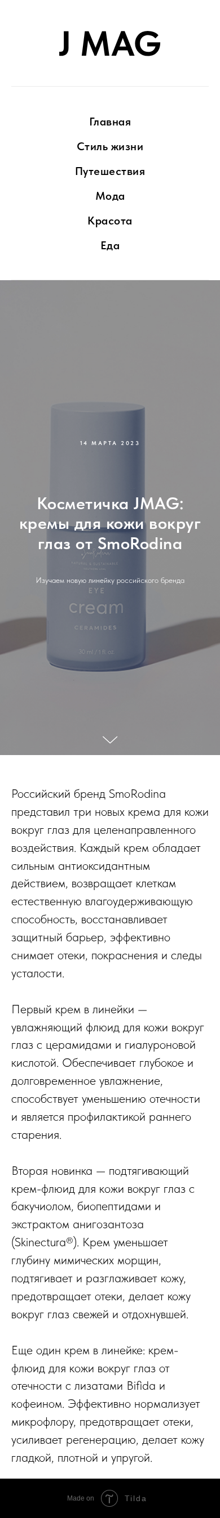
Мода (110, 196)
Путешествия (110, 171)
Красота (110, 220)
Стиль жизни (110, 146)
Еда (110, 245)
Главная (110, 121)
